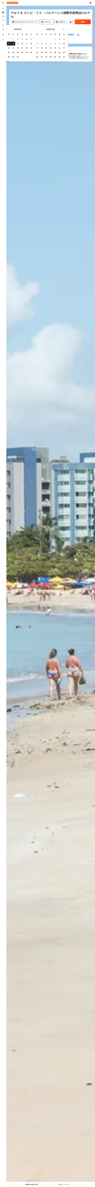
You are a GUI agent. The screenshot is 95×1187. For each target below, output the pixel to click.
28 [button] (9, 57)
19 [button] (31, 48)
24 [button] (22, 52)
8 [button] (13, 43)
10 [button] (22, 43)
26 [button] (31, 52)
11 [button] (26, 43)
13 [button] (46, 48)
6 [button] (46, 43)
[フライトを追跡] (3, 29)
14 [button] (9, 48)
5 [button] (31, 39)
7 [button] (8, 43)
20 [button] (46, 52)
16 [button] (17, 48)
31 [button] (64, 57)
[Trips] (3, 34)
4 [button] (26, 39)
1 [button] (13, 39)
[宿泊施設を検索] (3, 12)
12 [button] (31, 43)
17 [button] (22, 48)
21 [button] (9, 52)
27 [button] (46, 57)
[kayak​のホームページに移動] (12, 3)
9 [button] (17, 43)
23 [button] (18, 52)
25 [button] (26, 52)
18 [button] (26, 48)
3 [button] (22, 39)
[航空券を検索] (3, 8)
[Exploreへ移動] (3, 25)
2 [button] (17, 39)
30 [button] (18, 57)
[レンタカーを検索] (3, 16)
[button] (3, 3)
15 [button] (13, 48)
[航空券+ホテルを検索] (3, 20)
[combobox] (26, 22)
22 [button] (13, 52)
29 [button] (13, 57)
